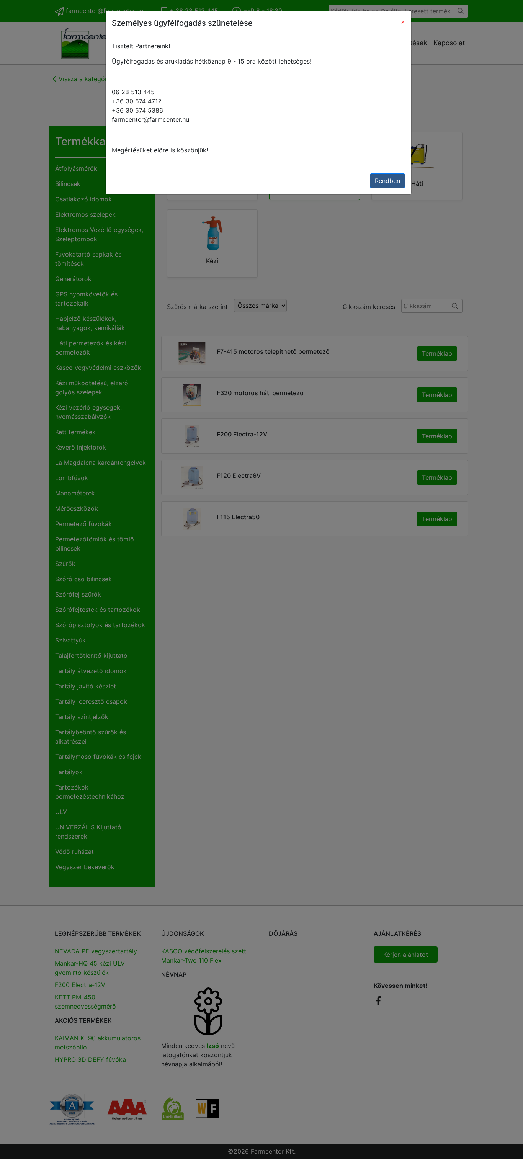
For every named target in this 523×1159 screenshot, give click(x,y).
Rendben (387, 181)
